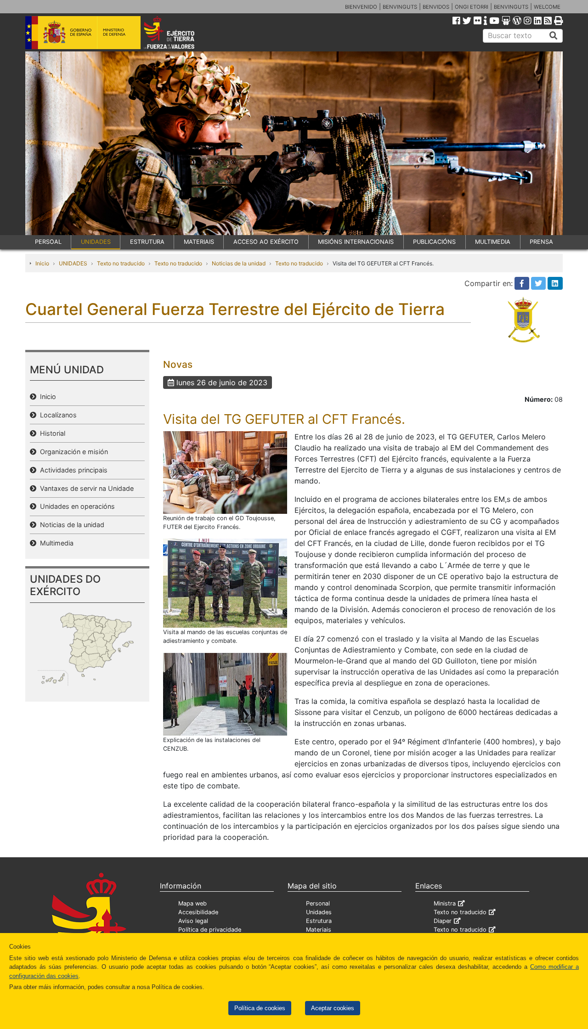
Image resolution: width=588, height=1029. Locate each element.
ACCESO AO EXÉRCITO (266, 241)
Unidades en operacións (75, 506)
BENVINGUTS (400, 7)
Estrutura (319, 920)
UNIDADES (96, 241)
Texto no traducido (121, 263)
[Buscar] (553, 35)
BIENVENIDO (361, 7)
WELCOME (547, 7)
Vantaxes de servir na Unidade (85, 488)
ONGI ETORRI (471, 7)
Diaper (443, 920)
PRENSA (541, 241)
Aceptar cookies (332, 1008)
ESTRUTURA (147, 241)
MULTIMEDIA (492, 241)
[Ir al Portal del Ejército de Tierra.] (179, 31)
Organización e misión (72, 451)
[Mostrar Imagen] (225, 471)
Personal (318, 903)
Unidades (319, 912)
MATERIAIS (199, 241)
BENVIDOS (436, 7)
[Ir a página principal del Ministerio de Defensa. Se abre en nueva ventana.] (83, 31)
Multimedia (55, 543)
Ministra (445, 903)
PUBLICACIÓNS (434, 241)
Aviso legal (193, 920)
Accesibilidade (198, 912)
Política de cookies (259, 1008)
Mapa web (192, 903)
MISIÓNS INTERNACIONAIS (356, 241)
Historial (50, 433)
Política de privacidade (209, 929)
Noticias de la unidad (239, 263)
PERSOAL (48, 241)
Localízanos (56, 415)
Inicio (42, 263)
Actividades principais (71, 470)
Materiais (318, 929)
